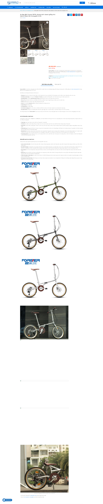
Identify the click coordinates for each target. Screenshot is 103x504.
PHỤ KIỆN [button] (49, 7)
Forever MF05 (53, 78)
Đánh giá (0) (58, 84)
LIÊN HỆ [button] (65, 7)
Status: (50, 68)
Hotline (91, 2)
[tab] (47, 85)
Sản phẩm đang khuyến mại (63, 75)
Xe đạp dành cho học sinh (74, 75)
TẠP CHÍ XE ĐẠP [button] (56, 7)
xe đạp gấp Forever (33, 495)
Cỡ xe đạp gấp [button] (19, 7)
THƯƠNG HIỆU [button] (41, 7)
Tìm (82, 2)
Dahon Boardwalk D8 (71, 71)
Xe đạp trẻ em (61, 77)
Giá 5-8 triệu (55, 75)
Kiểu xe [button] (26, 7)
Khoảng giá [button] (33, 7)
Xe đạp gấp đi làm (55, 77)
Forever (24, 17)
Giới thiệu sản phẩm (47, 84)
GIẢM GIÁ (11, 7)
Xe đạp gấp (58, 78)
